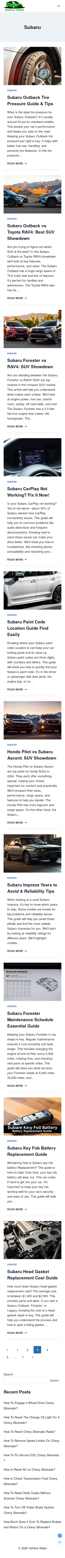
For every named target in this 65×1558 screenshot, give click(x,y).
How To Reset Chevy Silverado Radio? (29, 1431)
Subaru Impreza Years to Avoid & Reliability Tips (32, 888)
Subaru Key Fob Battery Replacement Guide (31, 1151)
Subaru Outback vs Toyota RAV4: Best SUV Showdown (31, 231)
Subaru (12, 90)
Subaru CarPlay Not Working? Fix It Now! (28, 491)
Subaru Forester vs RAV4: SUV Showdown (30, 363)
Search (8, 1374)
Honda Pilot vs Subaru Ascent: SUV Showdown (31, 754)
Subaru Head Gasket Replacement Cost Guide (32, 1274)
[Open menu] (58, 6)
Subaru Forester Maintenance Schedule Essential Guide (30, 1019)
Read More (17, 163)
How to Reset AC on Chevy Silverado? (29, 1469)
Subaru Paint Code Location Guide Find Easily (27, 628)
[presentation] (32, 66)
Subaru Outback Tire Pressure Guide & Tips (30, 100)
